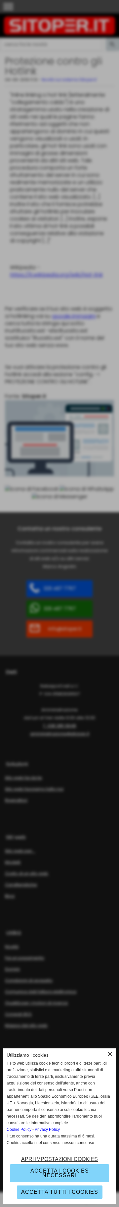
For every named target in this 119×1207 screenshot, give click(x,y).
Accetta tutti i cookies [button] (59, 1192)
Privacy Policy (47, 1129)
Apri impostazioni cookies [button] (59, 1159)
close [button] (110, 1054)
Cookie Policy (19, 1129)
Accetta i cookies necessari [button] (59, 1173)
